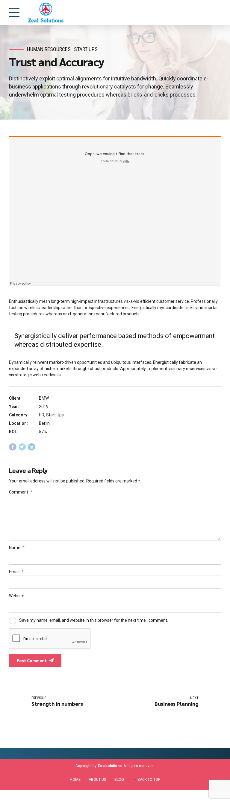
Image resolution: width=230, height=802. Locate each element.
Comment (20, 492)
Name (17, 547)
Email (16, 571)
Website (16, 595)
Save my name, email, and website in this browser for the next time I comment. (93, 620)
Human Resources (49, 49)
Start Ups (86, 49)
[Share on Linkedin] (31, 447)
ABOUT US (97, 779)
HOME (75, 779)
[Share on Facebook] (12, 447)
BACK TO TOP (148, 779)
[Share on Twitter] (22, 447)
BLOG (119, 779)
